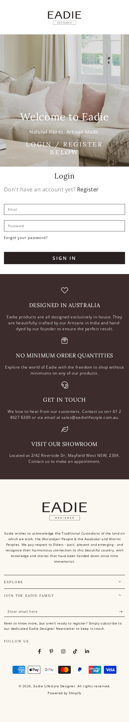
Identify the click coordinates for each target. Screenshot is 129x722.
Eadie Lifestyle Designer (54, 686)
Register (88, 189)
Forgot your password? (26, 237)
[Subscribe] (122, 612)
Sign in (64, 258)
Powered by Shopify (64, 693)
